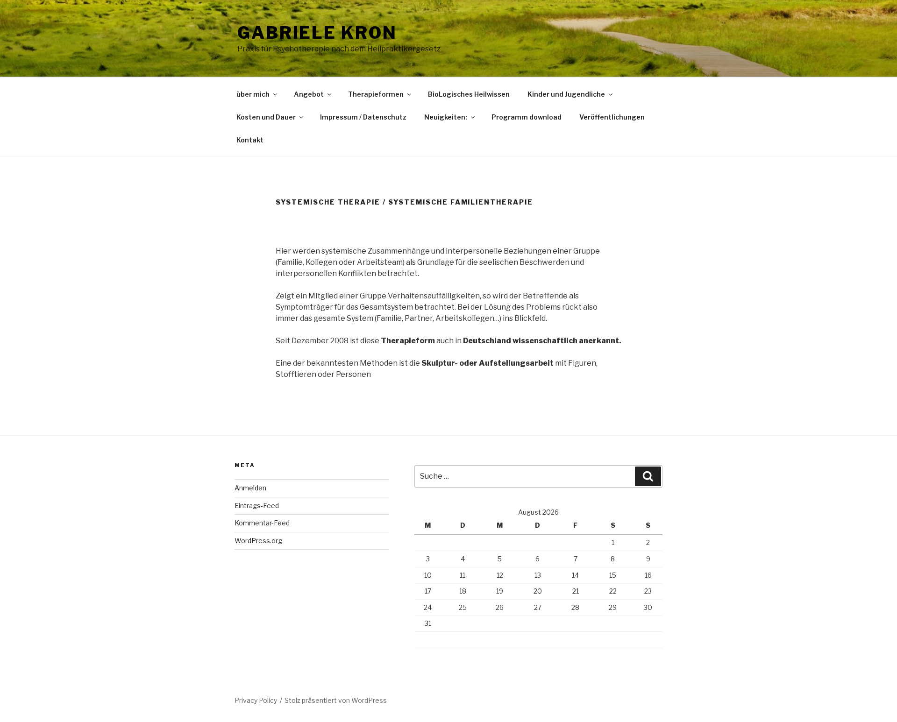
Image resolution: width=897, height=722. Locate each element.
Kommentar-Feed (262, 523)
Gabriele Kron (317, 32)
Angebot (309, 94)
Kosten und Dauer (266, 117)
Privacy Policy (256, 700)
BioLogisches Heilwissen (469, 94)
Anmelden (250, 488)
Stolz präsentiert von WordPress (336, 700)
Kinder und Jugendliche (566, 94)
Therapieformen (376, 94)
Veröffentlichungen (612, 117)
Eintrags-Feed (257, 506)
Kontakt (249, 140)
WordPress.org (258, 541)
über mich (253, 94)
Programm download (526, 117)
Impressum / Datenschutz (363, 117)
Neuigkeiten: (445, 117)
